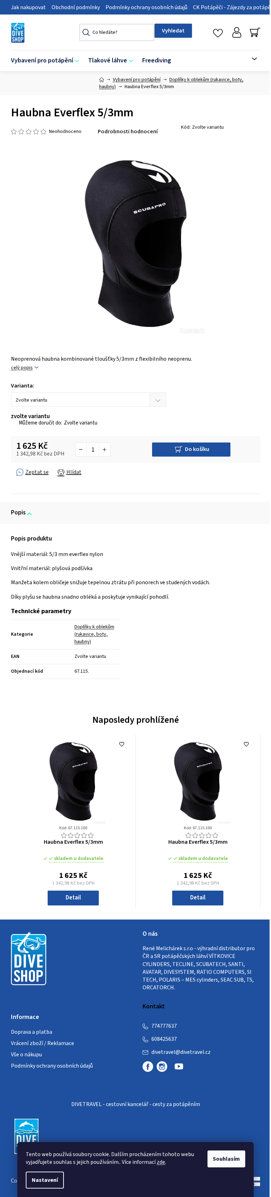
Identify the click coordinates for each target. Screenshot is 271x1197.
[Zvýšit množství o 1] (104, 449)
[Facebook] (148, 1066)
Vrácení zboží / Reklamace (42, 1043)
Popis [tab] (18, 512)
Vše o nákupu (26, 1054)
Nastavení (45, 1180)
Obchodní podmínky (76, 7)
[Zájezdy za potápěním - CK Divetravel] (26, 1136)
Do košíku (197, 449)
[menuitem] (47, 60)
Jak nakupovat (28, 7)
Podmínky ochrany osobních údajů (146, 7)
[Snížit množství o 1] (81, 449)
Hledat (173, 31)
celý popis (22, 368)
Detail (73, 897)
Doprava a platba (31, 1032)
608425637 (164, 1039)
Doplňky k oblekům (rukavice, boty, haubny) (94, 634)
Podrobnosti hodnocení (128, 131)
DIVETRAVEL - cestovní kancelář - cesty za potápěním (135, 1104)
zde (161, 1162)
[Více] (250, 59)
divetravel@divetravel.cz (181, 1052)
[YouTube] (179, 1069)
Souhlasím (226, 1159)
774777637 (164, 1026)
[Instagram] (162, 1066)
